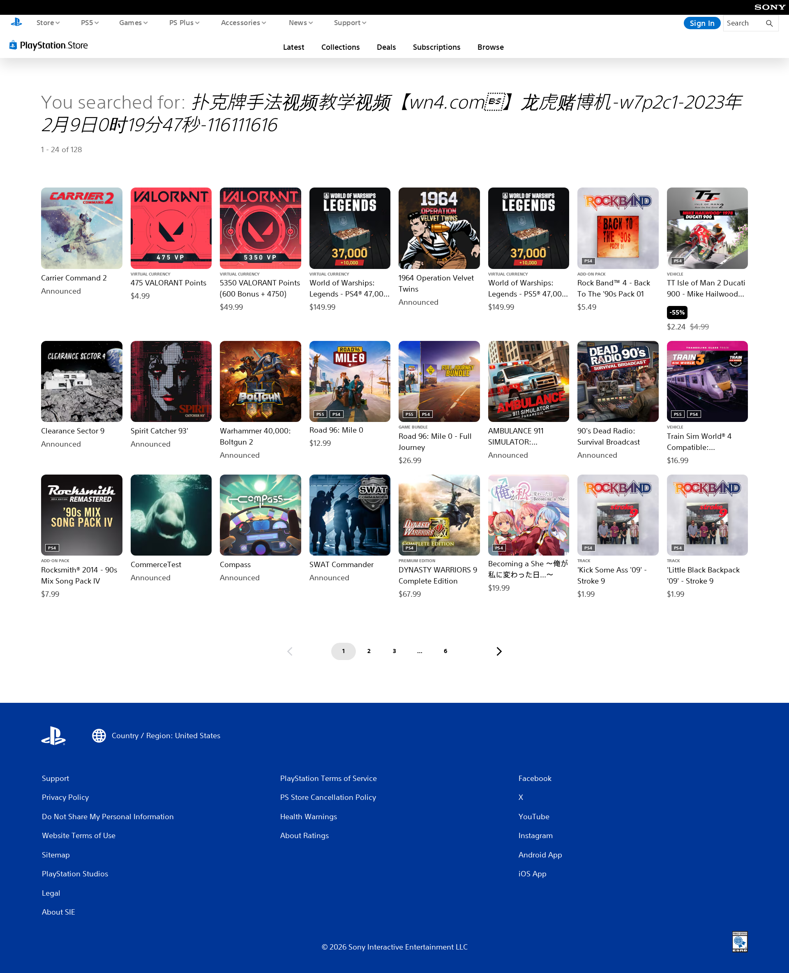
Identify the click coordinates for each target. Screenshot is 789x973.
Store (45, 22)
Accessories (240, 22)
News (298, 22)
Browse (491, 46)
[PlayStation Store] (51, 44)
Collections (340, 46)
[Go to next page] (499, 651)
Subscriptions (437, 46)
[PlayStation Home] (16, 23)
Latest (294, 46)
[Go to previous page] (289, 651)
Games (130, 22)
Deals (386, 46)
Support (347, 22)
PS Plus (181, 22)
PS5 (87, 22)
